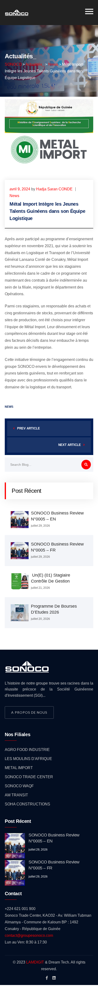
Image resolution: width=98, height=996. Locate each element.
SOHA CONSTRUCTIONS (27, 804)
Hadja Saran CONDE (54, 189)
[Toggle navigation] (89, 11)
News (14, 196)
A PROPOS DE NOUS (29, 712)
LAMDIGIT (35, 962)
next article (69, 445)
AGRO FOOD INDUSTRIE (27, 750)
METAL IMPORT (19, 768)
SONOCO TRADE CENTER (29, 777)
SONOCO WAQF (19, 786)
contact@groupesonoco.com (29, 935)
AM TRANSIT (16, 795)
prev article (28, 428)
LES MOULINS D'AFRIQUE (28, 759)
